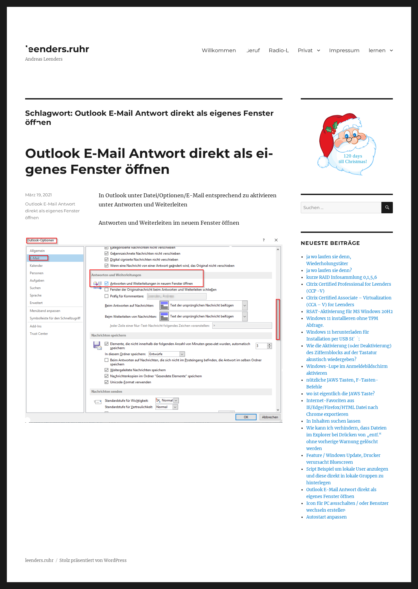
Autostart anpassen (326, 517)
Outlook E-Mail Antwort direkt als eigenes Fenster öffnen (149, 161)
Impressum (344, 50)
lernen (377, 50)
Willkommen (219, 50)
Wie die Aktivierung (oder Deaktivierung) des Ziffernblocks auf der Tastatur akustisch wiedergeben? (349, 352)
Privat (305, 50)
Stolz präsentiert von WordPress (93, 560)
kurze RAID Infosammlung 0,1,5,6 (341, 277)
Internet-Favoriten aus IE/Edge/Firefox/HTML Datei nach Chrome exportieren (342, 407)
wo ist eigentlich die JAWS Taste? (340, 394)
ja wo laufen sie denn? (329, 270)
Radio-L (279, 50)
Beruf (252, 50)
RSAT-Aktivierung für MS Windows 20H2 (349, 311)
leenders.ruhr (57, 48)
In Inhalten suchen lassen (333, 421)
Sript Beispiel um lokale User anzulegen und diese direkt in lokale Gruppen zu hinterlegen (347, 476)
